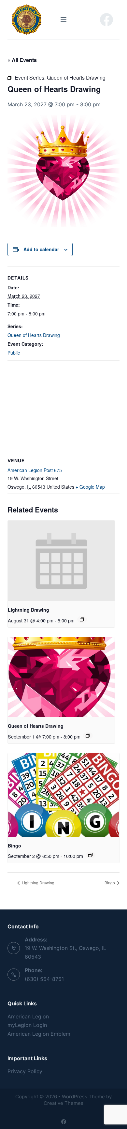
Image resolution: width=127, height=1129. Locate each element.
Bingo (14, 845)
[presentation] (61, 561)
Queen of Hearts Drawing (33, 335)
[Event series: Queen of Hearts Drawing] (88, 736)
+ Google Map (90, 486)
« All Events (22, 60)
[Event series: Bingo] (90, 855)
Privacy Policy (24, 1071)
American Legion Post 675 (34, 470)
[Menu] (63, 20)
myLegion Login (27, 1025)
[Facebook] (106, 19)
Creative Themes (63, 1103)
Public (13, 352)
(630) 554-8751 (44, 979)
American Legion (28, 1016)
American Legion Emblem (38, 1033)
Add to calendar (41, 249)
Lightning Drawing (28, 609)
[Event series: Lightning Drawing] (82, 619)
